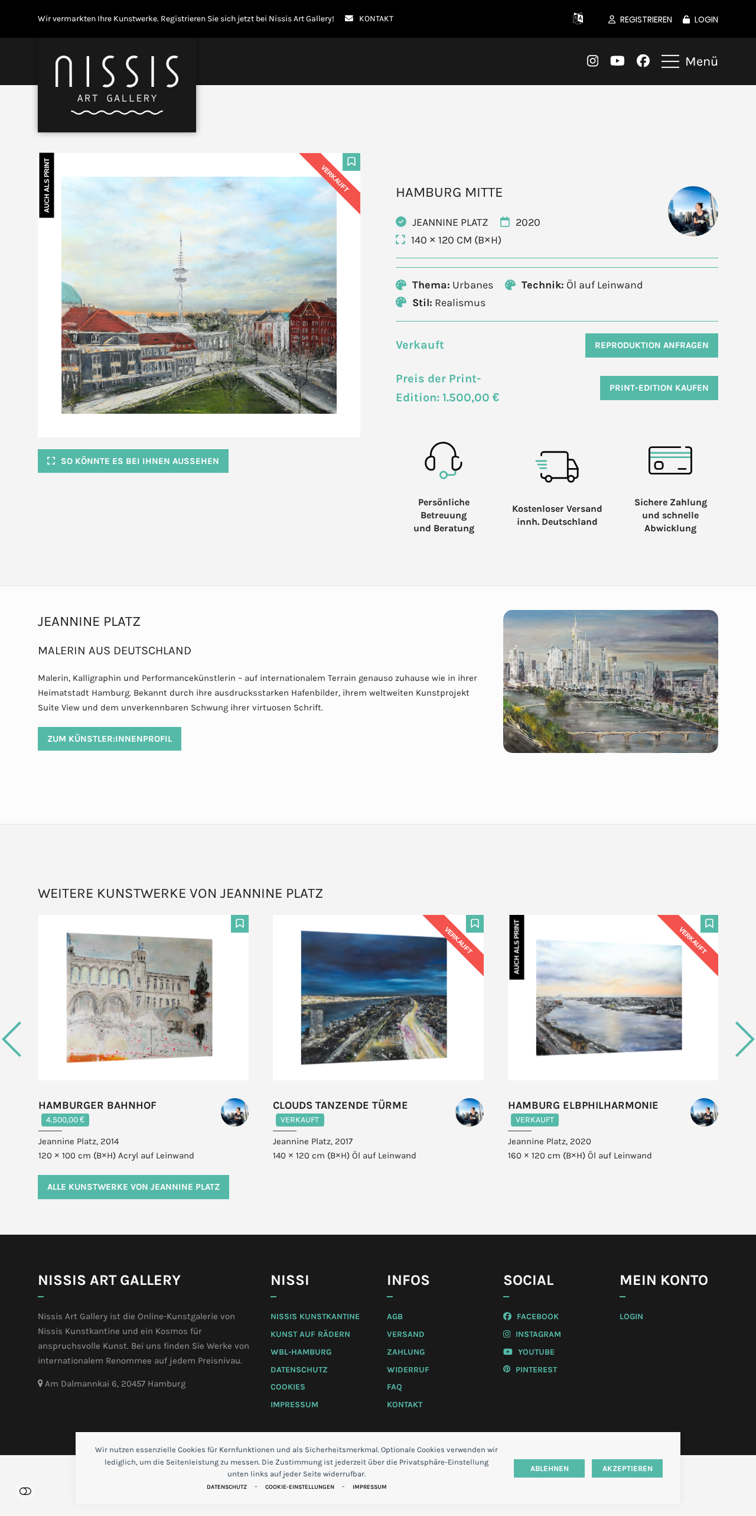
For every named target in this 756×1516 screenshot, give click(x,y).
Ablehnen (549, 1468)
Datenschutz (227, 1487)
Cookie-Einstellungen (299, 1487)
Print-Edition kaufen (659, 387)
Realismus (460, 302)
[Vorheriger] (58, 1039)
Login (706, 19)
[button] (690, 61)
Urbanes (472, 284)
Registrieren (646, 19)
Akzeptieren (627, 1468)
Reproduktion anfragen (652, 345)
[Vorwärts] (697, 1039)
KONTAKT (376, 18)
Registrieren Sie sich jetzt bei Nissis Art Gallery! (247, 18)
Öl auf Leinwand (604, 284)
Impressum (370, 1487)
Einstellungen (25, 1491)
